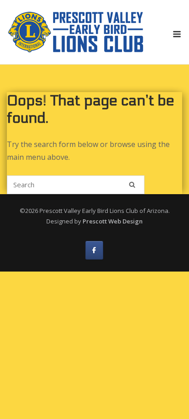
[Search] (132, 184)
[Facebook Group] (94, 250)
